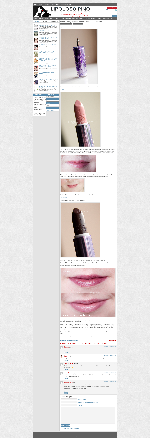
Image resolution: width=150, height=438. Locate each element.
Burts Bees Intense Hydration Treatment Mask (39, 110)
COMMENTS (54, 21)
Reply (65, 352)
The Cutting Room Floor (91, 18)
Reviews (47, 18)
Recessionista (69, 364)
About (40, 4)
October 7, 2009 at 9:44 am (110, 372)
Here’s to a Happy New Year (40, 97)
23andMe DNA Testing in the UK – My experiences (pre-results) (40, 106)
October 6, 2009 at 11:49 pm (110, 363)
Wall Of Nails (55, 4)
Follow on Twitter (110, 10)
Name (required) (82, 399)
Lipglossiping (68, 382)
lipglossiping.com (76, 434)
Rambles (36, 18)
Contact (47, 4)
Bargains (41, 18)
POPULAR (45, 21)
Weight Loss (75, 18)
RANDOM (36, 21)
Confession (64, 197)
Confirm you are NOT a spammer (70, 428)
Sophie (66, 347)
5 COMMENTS (112, 340)
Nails (63, 18)
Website (80, 405)
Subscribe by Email (66, 4)
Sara (65, 356)
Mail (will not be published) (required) (88, 402)
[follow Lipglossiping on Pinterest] (112, 8)
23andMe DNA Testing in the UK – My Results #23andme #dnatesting (40, 101)
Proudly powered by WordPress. (75, 436)
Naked (62, 89)
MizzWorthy (68, 373)
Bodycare (58, 18)
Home (35, 4)
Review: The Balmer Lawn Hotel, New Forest (39, 114)
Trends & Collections (107, 18)
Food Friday (68, 18)
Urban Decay (67, 27)
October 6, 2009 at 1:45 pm (110, 346)
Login (48, 105)
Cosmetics (81, 18)
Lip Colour (63, 340)
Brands (99, 18)
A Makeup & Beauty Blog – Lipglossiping (62, 12)
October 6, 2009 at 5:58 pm (110, 355)
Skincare (52, 18)
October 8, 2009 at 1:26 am (110, 381)
